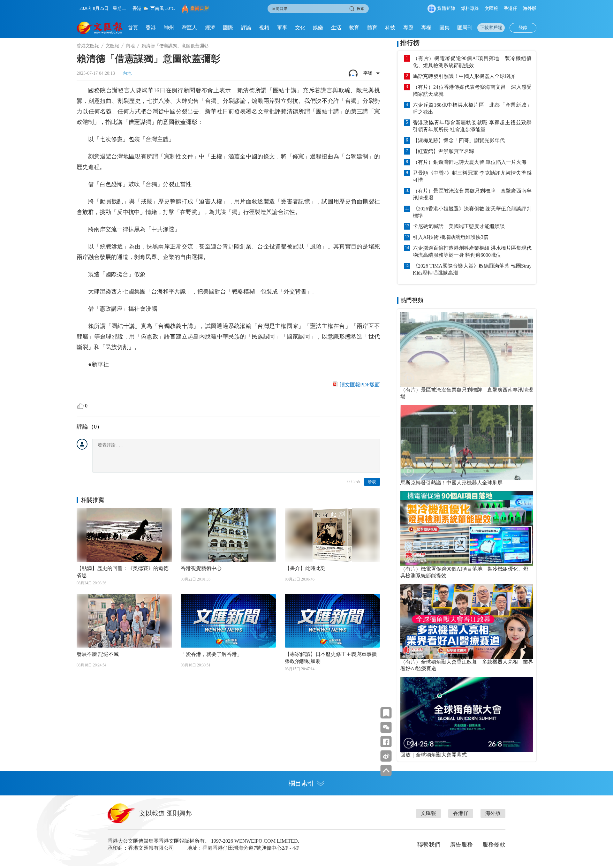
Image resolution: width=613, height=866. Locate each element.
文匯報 (491, 8)
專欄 (426, 27)
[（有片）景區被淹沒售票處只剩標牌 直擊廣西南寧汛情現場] (466, 349)
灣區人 (189, 27)
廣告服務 (461, 844)
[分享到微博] (386, 756)
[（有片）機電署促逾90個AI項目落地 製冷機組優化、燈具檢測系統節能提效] (466, 528)
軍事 (282, 27)
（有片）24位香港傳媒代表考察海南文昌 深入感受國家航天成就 (472, 90)
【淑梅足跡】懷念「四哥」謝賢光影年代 (459, 140)
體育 (372, 27)
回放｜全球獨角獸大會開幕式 (433, 754)
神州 (169, 27)
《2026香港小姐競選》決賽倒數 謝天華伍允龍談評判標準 (472, 212)
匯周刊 (465, 27)
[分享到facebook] (386, 741)
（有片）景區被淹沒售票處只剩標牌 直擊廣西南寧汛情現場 (472, 194)
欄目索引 (301, 783)
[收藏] (386, 712)
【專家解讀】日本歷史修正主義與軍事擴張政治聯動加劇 (331, 657)
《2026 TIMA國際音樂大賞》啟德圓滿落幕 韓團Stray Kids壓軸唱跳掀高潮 (472, 269)
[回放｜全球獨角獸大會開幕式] (466, 714)
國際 (228, 27)
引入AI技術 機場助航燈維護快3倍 (450, 237)
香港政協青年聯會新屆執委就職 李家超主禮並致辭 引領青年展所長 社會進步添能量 (472, 126)
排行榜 (410, 42)
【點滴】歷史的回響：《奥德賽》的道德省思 (123, 572)
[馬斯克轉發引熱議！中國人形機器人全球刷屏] (466, 442)
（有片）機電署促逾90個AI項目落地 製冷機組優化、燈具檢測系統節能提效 (472, 62)
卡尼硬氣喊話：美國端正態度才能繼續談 (459, 226)
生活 (336, 27)
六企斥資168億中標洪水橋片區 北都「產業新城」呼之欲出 (472, 108)
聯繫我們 (428, 844)
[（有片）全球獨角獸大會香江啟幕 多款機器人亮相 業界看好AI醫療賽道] (466, 621)
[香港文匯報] (100, 27)
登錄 (522, 27)
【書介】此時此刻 (305, 568)
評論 (246, 27)
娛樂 (318, 27)
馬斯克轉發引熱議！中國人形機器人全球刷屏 (464, 76)
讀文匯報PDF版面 (360, 384)
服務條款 (493, 844)
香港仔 (510, 8)
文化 (300, 27)
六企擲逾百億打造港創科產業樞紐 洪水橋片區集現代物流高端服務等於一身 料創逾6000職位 (472, 251)
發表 (372, 481)
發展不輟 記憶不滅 (98, 654)
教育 (354, 27)
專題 (408, 27)
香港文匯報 (88, 45)
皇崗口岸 (199, 8)
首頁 (133, 27)
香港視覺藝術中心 (201, 568)
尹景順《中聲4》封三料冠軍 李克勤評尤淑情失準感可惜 (472, 176)
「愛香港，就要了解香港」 (211, 654)
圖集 (444, 27)
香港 (151, 27)
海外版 (529, 8)
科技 (390, 27)
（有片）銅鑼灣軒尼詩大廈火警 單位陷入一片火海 (469, 162)
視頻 (264, 27)
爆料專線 (470, 8)
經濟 (210, 27)
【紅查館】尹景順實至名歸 (443, 151)
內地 (130, 45)
